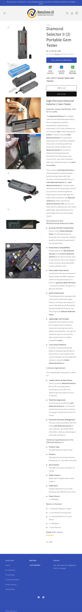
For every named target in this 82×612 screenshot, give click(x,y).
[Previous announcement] (4, 3)
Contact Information (12, 580)
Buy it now (61, 94)
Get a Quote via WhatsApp (61, 60)
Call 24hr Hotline (61, 72)
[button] (4, 13)
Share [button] (51, 542)
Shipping (57, 54)
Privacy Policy (10, 575)
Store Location (50, 72)
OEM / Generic (57, 532)
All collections (10, 570)
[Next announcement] (77, 3)
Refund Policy (10, 589)
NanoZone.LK (13, 611)
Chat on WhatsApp (72, 72)
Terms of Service (11, 584)
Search (7, 565)
